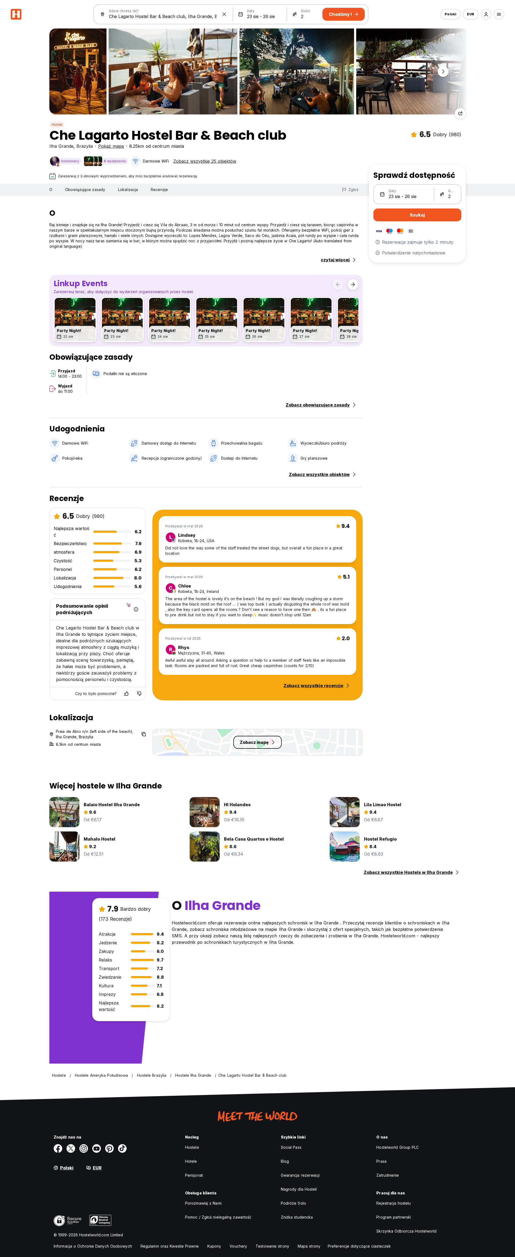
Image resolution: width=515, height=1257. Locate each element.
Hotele (191, 1161)
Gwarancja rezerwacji (300, 1175)
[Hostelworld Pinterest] (109, 1148)
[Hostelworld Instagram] (83, 1148)
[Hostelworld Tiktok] (122, 1148)
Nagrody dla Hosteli (299, 1189)
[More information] (136, 609)
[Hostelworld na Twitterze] (71, 1148)
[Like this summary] (126, 693)
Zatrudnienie (387, 1175)
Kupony (214, 1246)
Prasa (381, 1161)
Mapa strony (309, 1246)
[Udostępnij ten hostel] (460, 113)
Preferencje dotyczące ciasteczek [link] (359, 1246)
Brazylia (84, 146)
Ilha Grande (61, 146)
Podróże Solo (293, 1203)
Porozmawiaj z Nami (203, 1203)
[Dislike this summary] (139, 693)
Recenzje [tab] (159, 189)
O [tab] (50, 189)
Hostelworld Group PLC (397, 1147)
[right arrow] (353, 284)
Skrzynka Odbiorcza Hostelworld (406, 1231)
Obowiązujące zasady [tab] (85, 189)
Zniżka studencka (297, 1217)
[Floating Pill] (443, 71)
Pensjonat (194, 1175)
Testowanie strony (272, 1246)
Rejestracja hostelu (393, 1203)
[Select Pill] (486, 14)
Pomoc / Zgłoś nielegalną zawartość (218, 1217)
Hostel (57, 125)
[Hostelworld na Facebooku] (58, 1148)
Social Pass (291, 1147)
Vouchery (238, 1246)
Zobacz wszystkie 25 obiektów (204, 161)
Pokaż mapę (111, 146)
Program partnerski (393, 1217)
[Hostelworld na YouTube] (96, 1148)
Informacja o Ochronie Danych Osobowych (93, 1246)
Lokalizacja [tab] (128, 189)
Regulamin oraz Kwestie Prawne (170, 1246)
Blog (285, 1161)
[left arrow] (338, 284)
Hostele (192, 1147)
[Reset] (224, 14)
